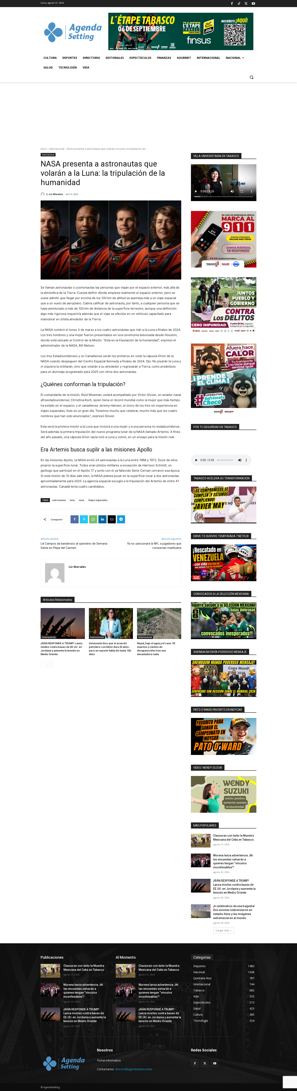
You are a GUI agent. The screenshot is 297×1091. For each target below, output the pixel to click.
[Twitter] (246, 4)
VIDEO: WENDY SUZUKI (207, 767)
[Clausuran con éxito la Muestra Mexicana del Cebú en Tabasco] (201, 841)
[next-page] (49, 664)
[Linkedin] (102, 519)
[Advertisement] (148, 112)
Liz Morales (56, 194)
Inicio (44, 149)
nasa (81, 500)
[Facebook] (232, 4)
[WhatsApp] (93, 519)
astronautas (59, 500)
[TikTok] (239, 4)
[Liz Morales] (43, 194)
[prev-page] (43, 664)
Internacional (56, 149)
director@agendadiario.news (133, 1069)
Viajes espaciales (97, 500)
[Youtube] (253, 4)
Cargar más (222, 930)
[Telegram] (121, 519)
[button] (251, 77)
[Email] (112, 519)
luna (72, 500)
